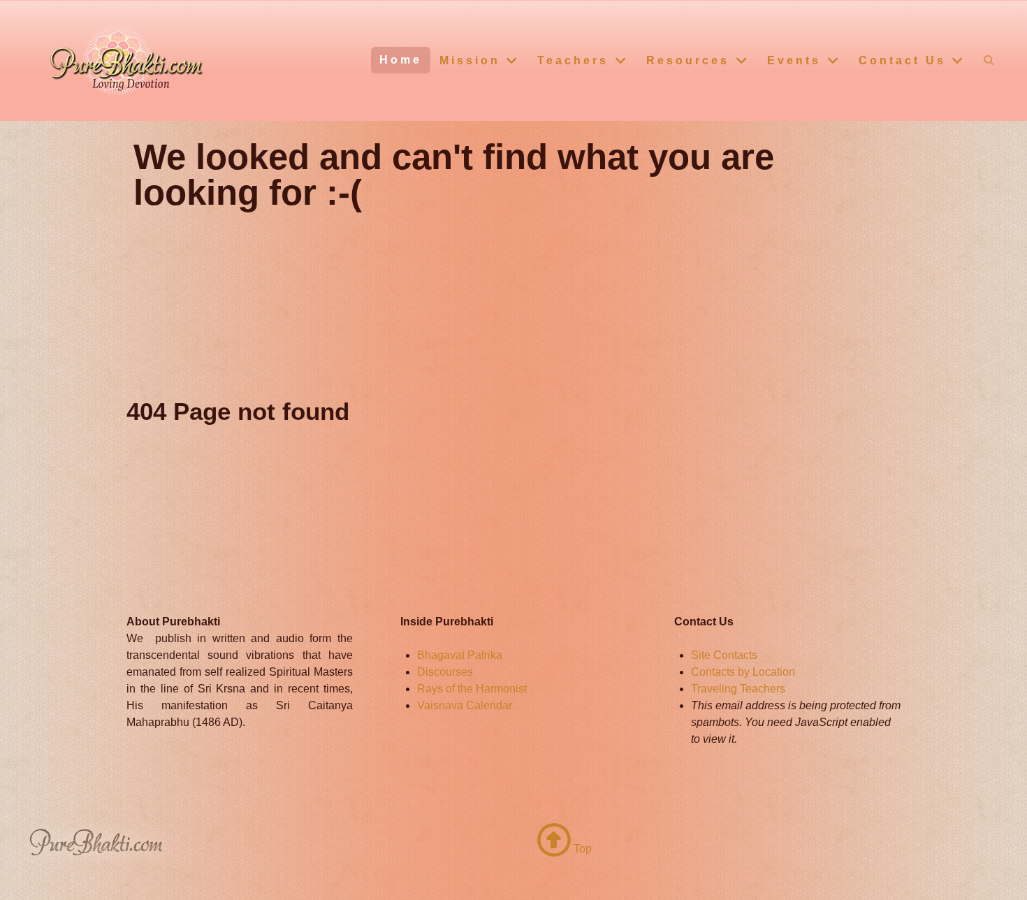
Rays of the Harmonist (472, 689)
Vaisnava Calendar (464, 705)
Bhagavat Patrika (459, 655)
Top (581, 849)
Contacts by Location (743, 672)
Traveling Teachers (738, 689)
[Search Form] (989, 60)
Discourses (445, 672)
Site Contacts (724, 655)
